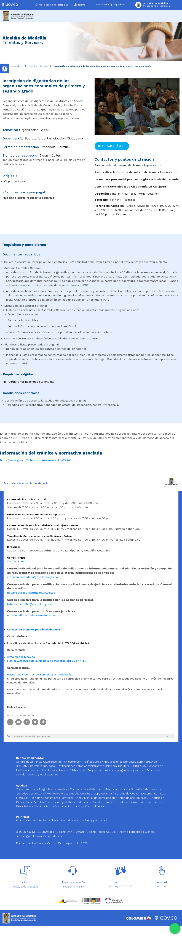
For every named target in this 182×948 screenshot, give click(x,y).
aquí (158, 165)
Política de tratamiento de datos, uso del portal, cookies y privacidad (61, 820)
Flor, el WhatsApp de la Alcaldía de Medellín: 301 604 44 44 (46, 660)
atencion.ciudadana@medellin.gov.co (32, 577)
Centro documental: (29, 761)
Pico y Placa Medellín (30, 802)
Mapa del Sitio (103, 793)
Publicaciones (49, 774)
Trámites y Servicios (38, 66)
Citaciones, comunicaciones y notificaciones (72, 761)
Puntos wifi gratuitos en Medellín (68, 802)
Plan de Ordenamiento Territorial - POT (56, 797)
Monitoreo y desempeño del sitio (69, 793)
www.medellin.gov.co (21, 657)
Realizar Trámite (111, 146)
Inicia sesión (102, 4)
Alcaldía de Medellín (13, 66)
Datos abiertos (95, 806)
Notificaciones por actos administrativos (130, 761)
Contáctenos (15, 561)
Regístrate (119, 4)
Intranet (162, 886)
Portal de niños (102, 802)
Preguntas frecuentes (53, 789)
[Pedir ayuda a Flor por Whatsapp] (175, 928)
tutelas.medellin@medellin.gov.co (30, 604)
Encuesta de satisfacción (86, 789)
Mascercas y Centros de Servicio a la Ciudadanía (39, 674)
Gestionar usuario (117, 789)
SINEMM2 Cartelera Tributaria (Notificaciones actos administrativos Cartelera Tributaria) (73, 766)
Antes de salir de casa (132, 797)
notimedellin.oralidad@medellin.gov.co (33, 615)
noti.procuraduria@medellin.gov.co (31, 592)
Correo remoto (26, 789)
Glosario (137, 789)
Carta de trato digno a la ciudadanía (57, 806)
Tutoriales (156, 797)
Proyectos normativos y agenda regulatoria (115, 770)
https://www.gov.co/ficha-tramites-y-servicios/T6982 (35, 460)
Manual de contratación (100, 797)
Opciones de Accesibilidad (53, 5)
